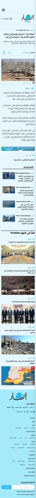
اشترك (6, 487)
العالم (31, 173)
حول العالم (22, 464)
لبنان (31, 187)
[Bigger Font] (27, 88)
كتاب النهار (31, 239)
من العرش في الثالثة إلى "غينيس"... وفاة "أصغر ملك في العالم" (25, 178)
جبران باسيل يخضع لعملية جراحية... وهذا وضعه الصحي (25, 192)
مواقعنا (6, 18)
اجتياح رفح (17, 159)
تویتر (31, 407)
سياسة (33, 428)
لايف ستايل (31, 458)
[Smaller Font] (32, 88)
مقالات (33, 435)
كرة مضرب (16, 444)
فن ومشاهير (31, 461)
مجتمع (26, 428)
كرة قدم (32, 444)
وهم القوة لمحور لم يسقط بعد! (23, 301)
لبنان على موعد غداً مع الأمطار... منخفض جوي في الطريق (26, 221)
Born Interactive (21, 494)
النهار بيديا (31, 472)
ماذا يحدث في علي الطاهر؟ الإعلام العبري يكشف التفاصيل (25, 207)
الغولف (13, 447)
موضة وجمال (21, 461)
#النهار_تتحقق (30, 468)
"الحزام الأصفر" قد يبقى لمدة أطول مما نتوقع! (20, 362)
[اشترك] (18, 149)
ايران (33, 421)
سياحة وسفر (31, 464)
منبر (20, 438)
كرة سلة (25, 444)
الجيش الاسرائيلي (28, 159)
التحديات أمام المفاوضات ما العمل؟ (21, 242)
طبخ (14, 461)
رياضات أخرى (32, 451)
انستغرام (9, 407)
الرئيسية (32, 418)
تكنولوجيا (32, 455)
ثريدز (25, 412)
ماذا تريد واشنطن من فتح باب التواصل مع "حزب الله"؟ (19, 271)
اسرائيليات (31, 30)
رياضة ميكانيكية (31, 447)
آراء (25, 438)
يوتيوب (17, 407)
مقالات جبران (13, 438)
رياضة (33, 441)
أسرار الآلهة (18, 428)
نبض (31, 412)
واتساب (18, 411)
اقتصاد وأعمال (30, 431)
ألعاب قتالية (21, 447)
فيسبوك (25, 407)
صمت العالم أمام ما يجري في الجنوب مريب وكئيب (19, 331)
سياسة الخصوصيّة (29, 475)
